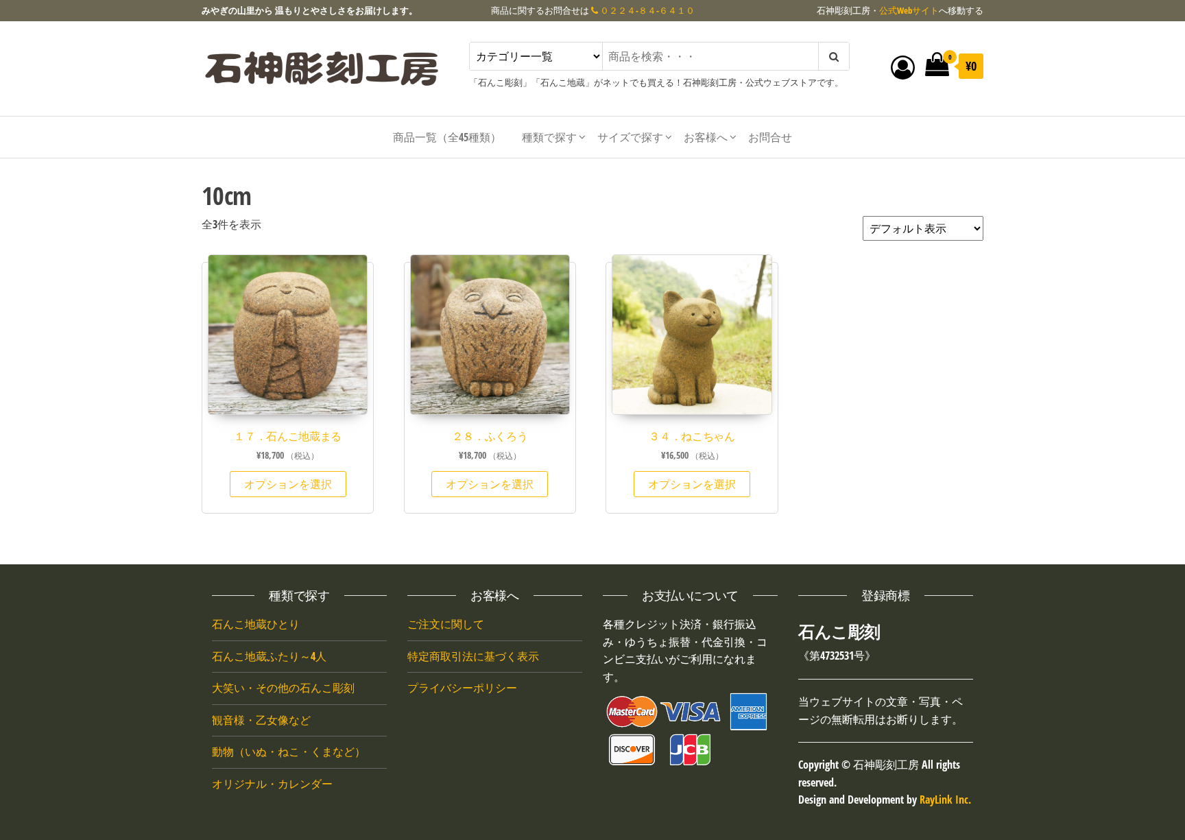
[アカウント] (903, 67)
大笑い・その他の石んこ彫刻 (283, 687)
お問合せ (770, 137)
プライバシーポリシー (462, 687)
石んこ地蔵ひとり (256, 624)
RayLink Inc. (945, 799)
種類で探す (549, 137)
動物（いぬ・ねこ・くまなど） (289, 751)
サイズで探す (630, 137)
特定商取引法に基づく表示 (473, 656)
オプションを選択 (288, 484)
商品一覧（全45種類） (447, 137)
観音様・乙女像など (261, 720)
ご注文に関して (445, 624)
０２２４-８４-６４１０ (646, 10)
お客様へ (706, 137)
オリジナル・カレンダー (272, 783)
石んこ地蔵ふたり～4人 (269, 656)
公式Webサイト (909, 10)
